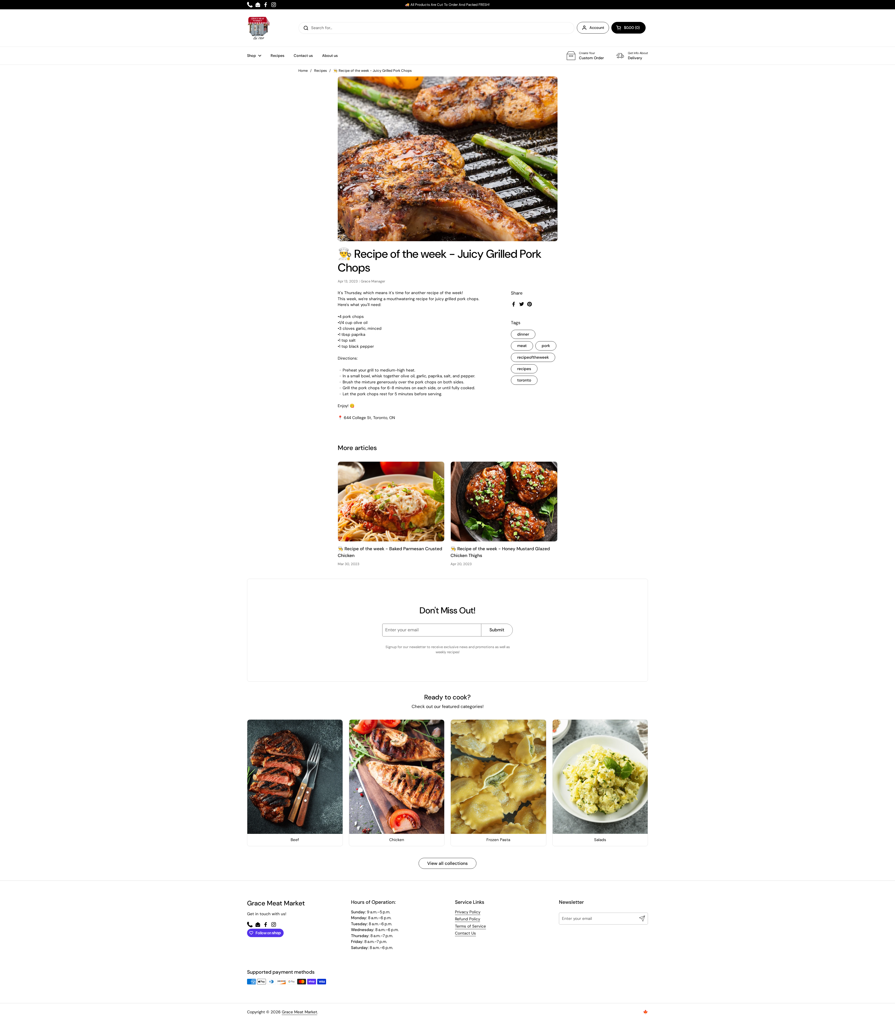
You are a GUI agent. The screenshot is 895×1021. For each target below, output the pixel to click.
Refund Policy (467, 918)
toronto (524, 380)
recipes (524, 368)
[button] (628, 28)
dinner (523, 334)
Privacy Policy (467, 911)
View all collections (447, 863)
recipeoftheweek (533, 357)
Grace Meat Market (299, 1011)
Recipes (320, 70)
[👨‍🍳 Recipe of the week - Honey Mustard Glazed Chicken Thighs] (504, 501)
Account (596, 27)
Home (303, 70)
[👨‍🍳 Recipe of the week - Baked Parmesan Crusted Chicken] (391, 501)
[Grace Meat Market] (258, 28)
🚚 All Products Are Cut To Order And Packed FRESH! (447, 5)
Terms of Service (470, 926)
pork (546, 345)
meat (522, 345)
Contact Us (465, 933)
